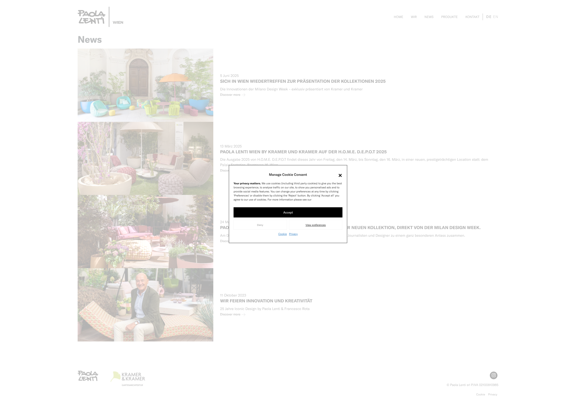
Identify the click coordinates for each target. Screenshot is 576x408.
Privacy (293, 234)
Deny (260, 224)
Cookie (282, 234)
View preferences (316, 224)
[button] (340, 174)
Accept (288, 212)
